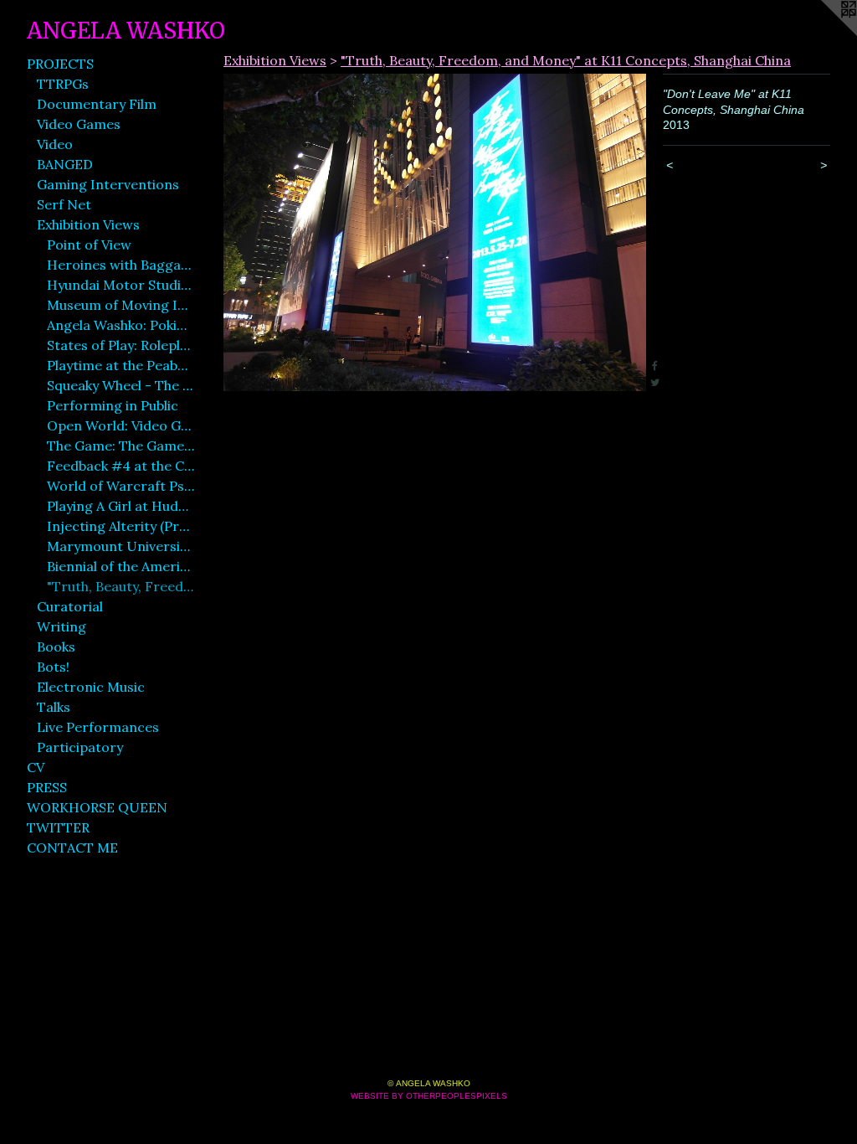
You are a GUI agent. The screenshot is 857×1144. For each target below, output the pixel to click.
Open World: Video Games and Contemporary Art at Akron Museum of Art (120, 425)
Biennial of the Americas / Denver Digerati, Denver (120, 566)
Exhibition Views (88, 224)
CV (35, 767)
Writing (61, 626)
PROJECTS (60, 63)
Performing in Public (112, 405)
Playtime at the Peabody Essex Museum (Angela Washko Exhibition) (120, 365)
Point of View (89, 244)
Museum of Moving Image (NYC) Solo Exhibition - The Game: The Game (120, 304)
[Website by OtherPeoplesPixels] (823, 33)
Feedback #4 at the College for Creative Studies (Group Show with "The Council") (120, 465)
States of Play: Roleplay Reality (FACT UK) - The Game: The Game (120, 345)
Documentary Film (97, 103)
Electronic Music (91, 686)
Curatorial (70, 606)
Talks (53, 706)
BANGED (65, 164)
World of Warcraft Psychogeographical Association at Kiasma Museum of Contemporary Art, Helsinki (120, 485)
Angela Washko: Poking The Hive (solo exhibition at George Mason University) (120, 325)
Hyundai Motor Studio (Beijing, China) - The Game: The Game (120, 284)
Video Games (79, 124)
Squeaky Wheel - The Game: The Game (120, 385)
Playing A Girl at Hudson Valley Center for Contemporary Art (120, 505)
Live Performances (98, 727)
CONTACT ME (72, 847)
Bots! (53, 666)
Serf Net (64, 204)
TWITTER (58, 827)
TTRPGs (63, 83)
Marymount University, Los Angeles (120, 546)
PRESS (47, 787)
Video (55, 144)
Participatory (80, 747)
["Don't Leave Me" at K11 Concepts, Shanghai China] (434, 232)
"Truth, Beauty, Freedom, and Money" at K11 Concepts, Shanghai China (120, 586)
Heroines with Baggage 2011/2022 (120, 264)
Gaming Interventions (108, 184)
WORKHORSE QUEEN (97, 807)
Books (56, 646)
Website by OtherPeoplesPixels (429, 1095)
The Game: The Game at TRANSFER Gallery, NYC (120, 445)
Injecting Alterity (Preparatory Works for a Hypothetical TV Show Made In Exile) (120, 526)
